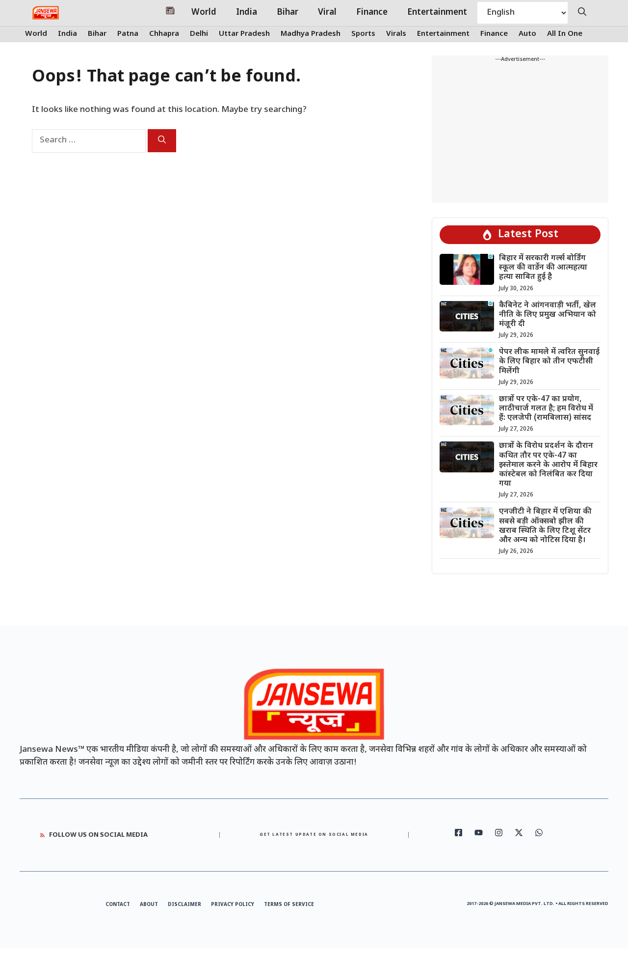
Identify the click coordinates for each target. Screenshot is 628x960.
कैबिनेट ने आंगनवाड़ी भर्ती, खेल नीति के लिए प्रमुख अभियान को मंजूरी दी (547, 315)
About (149, 905)
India (246, 12)
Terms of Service (289, 905)
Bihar (287, 12)
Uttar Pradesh (244, 34)
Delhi (199, 34)
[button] (582, 12)
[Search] (162, 140)
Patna (127, 34)
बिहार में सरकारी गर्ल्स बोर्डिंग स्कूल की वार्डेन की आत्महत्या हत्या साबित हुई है (543, 267)
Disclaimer (184, 905)
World (203, 12)
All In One (564, 34)
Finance (372, 12)
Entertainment (437, 12)
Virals (396, 34)
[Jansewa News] (45, 12)
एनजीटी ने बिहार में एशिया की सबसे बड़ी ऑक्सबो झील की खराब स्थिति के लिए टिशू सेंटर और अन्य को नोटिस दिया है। (545, 526)
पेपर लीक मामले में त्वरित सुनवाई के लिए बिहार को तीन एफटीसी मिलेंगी (549, 361)
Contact (117, 905)
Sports (363, 34)
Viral (327, 12)
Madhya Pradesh (310, 34)
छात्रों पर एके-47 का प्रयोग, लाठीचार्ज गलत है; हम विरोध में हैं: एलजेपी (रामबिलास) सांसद (546, 408)
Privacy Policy (232, 905)
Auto (527, 34)
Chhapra (164, 34)
